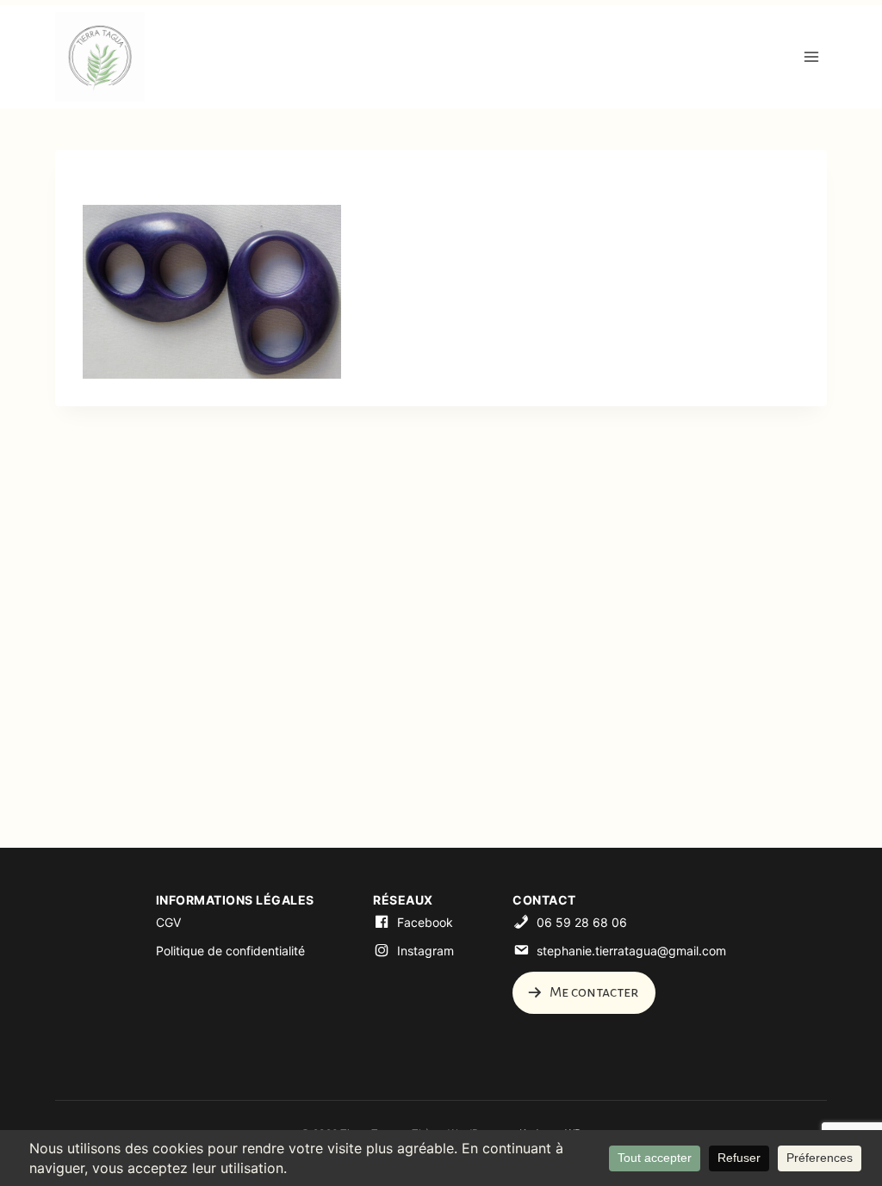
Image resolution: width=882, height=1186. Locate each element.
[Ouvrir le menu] (811, 56)
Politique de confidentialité (230, 950)
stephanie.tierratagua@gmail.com (631, 950)
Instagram (425, 950)
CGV (168, 922)
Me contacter (592, 992)
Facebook (425, 922)
